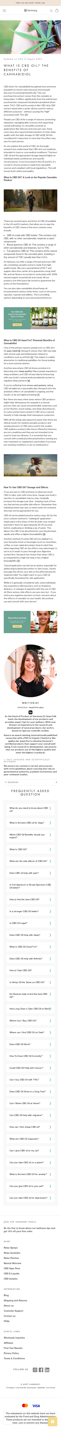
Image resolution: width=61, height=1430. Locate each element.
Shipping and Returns (15, 1300)
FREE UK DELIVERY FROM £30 (30, 3)
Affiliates (8, 1342)
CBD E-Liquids (11, 1273)
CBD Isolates (11, 1278)
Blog (6, 1295)
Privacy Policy (11, 1353)
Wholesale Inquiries (14, 1337)
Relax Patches (11, 1258)
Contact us (9, 1315)
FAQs (7, 1321)
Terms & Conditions (14, 1358)
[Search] (51, 10)
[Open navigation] (4, 10)
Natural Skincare (12, 1263)
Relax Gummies (12, 1252)
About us (9, 1305)
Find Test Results (13, 1348)
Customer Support (13, 1310)
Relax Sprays (11, 1247)
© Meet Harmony (30, 1384)
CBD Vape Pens (12, 1268)
